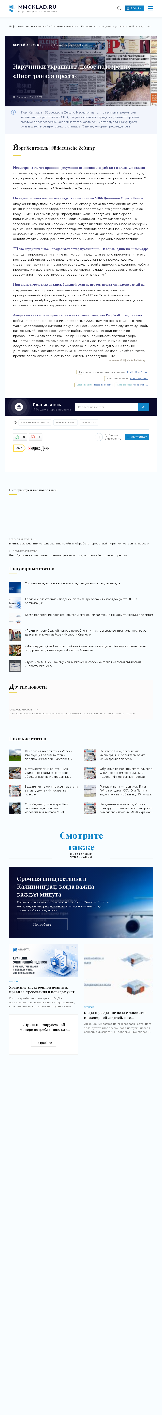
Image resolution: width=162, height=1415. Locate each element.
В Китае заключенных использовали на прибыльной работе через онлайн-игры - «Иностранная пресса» (79, 541)
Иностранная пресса (35, 422)
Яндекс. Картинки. (139, 378)
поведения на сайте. (103, 385)
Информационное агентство (27, 26)
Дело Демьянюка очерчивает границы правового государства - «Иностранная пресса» (68, 553)
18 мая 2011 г (89, 422)
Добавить (113, 437)
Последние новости (63, 26)
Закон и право (65, 422)
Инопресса (88, 26)
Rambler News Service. (137, 372)
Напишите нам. (140, 385)
